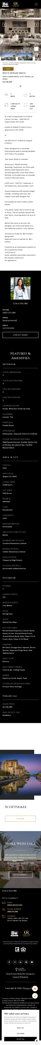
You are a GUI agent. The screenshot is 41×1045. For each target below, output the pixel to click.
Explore (20, 819)
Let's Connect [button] (20, 875)
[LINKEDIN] (20, 962)
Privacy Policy (29, 988)
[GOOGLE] (26, 962)
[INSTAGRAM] (15, 962)
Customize (20, 1033)
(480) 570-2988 (9, 312)
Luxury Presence (20, 977)
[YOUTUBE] (32, 962)
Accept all (20, 1039)
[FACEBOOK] (9, 962)
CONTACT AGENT (20, 335)
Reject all (20, 1028)
